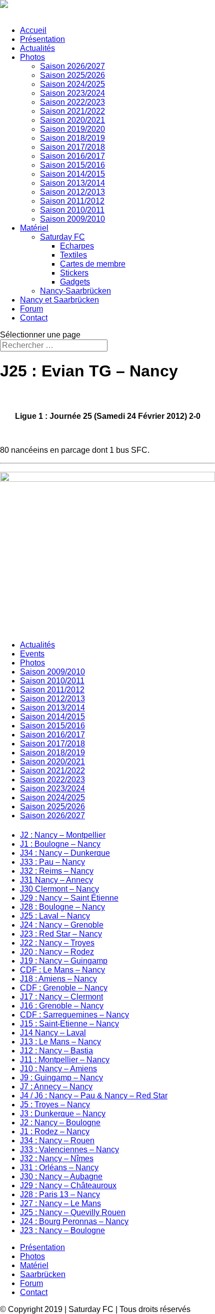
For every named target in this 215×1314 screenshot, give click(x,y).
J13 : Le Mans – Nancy (60, 1041)
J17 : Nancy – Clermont (61, 996)
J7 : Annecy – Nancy (56, 1086)
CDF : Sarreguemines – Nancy (74, 1014)
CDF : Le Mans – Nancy (62, 970)
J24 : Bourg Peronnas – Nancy (74, 1221)
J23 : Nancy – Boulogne (62, 1230)
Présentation (42, 39)
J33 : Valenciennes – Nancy (69, 1149)
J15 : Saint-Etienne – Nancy (69, 1023)
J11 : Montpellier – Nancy (65, 1059)
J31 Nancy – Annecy (56, 880)
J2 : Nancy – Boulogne (60, 1122)
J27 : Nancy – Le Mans (60, 1203)
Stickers (74, 273)
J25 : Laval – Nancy (55, 916)
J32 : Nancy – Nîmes (57, 1158)
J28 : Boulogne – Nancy (62, 907)
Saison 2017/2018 (72, 147)
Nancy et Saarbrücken (59, 300)
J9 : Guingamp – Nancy (61, 1077)
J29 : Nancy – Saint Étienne (69, 898)
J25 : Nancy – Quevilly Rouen (73, 1212)
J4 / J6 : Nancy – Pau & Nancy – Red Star (94, 1095)
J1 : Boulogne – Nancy (60, 844)
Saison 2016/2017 (72, 156)
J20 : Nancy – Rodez (57, 952)
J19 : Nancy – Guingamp (64, 961)
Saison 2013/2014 (72, 183)
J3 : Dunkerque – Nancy (63, 1113)
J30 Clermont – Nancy (59, 889)
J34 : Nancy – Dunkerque (65, 853)
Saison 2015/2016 (72, 165)
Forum (31, 309)
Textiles (73, 255)
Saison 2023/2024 (72, 93)
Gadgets (75, 282)
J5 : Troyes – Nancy (55, 1104)
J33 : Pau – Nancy (52, 862)
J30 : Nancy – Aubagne (61, 1176)
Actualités (37, 48)
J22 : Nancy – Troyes (57, 943)
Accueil (33, 30)
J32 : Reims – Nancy (57, 871)
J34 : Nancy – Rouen (57, 1140)
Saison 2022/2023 (72, 102)
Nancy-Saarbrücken (75, 291)
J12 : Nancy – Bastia (56, 1050)
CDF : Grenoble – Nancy (64, 988)
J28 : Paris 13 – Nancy (60, 1194)
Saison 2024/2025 (72, 84)
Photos (32, 57)
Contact (34, 318)
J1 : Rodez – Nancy (55, 1131)
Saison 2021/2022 (72, 111)
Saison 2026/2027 (72, 66)
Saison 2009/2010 (72, 219)
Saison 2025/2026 (72, 75)
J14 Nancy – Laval (53, 1032)
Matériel (34, 228)
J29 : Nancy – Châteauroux (68, 1185)
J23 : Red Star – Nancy (61, 934)
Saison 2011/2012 (72, 201)
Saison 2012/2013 (72, 192)
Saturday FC (62, 237)
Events (32, 654)
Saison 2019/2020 (72, 129)
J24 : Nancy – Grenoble (62, 925)
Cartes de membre (93, 264)
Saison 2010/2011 (72, 210)
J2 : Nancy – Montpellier (63, 835)
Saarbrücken (43, 1274)
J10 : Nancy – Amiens (58, 1068)
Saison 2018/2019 (72, 138)
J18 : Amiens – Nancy (58, 979)
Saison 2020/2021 (72, 120)
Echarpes (77, 246)
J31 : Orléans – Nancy (59, 1167)
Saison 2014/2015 (72, 174)
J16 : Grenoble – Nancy (62, 1005)
